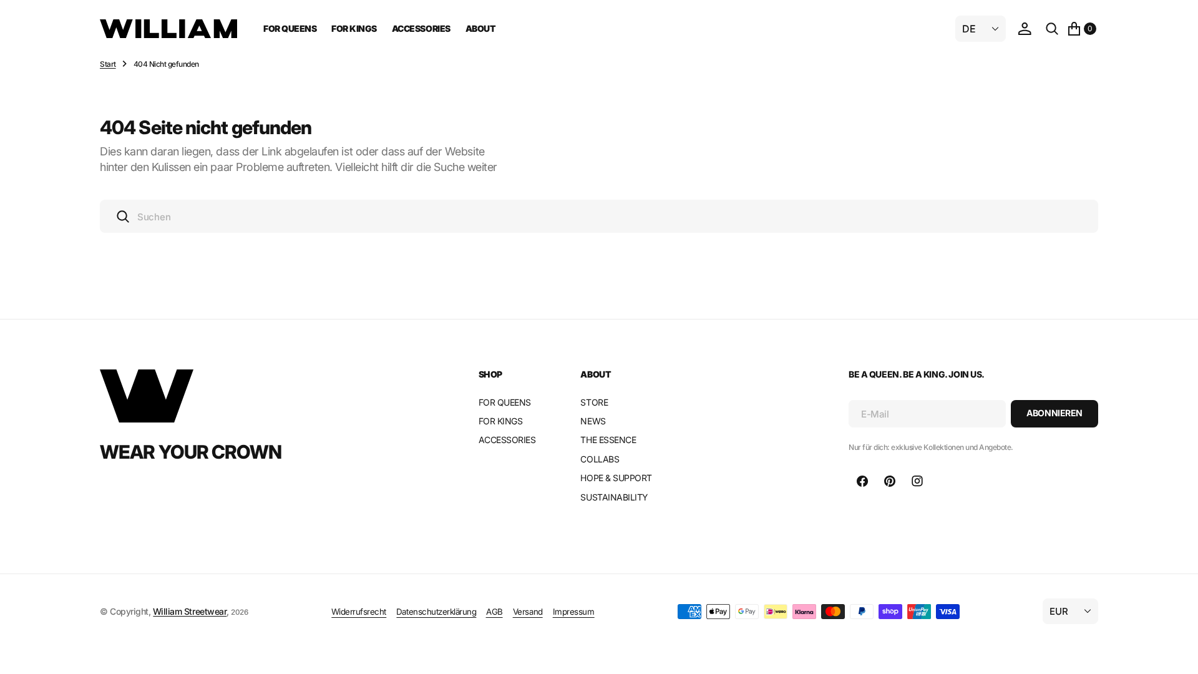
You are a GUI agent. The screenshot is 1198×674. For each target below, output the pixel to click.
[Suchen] (1052, 28)
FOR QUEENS (289, 28)
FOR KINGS (354, 28)
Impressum (574, 612)
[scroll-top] (1177, 653)
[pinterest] (889, 481)
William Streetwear (189, 611)
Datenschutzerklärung (436, 612)
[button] (1024, 28)
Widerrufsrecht (358, 612)
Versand (528, 612)
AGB (494, 612)
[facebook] (862, 481)
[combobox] (599, 216)
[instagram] (917, 481)
